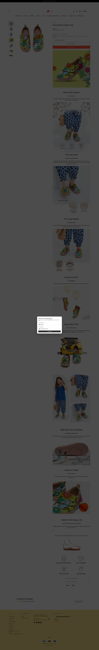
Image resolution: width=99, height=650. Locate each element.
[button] (49, 325)
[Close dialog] (61, 317)
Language (41, 322)
